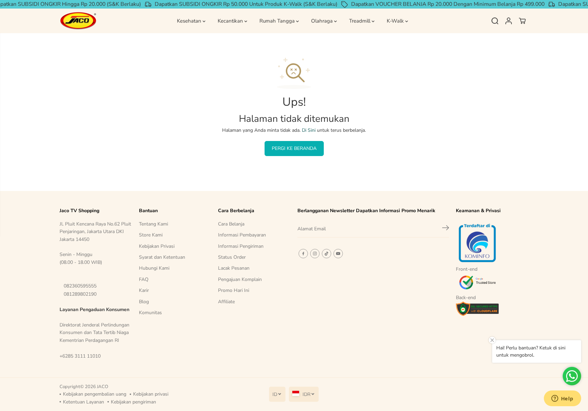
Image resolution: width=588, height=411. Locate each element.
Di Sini (309, 130)
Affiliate (226, 301)
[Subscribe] (445, 228)
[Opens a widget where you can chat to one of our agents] (562, 399)
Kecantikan (231, 20)
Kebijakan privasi (150, 394)
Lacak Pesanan (234, 268)
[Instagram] (315, 253)
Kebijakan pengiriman (133, 402)
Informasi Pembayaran (242, 235)
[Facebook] (303, 253)
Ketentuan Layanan (83, 402)
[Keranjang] (522, 21)
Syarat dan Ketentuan (162, 257)
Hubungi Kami (154, 268)
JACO (102, 387)
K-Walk (396, 20)
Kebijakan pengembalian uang (94, 394)
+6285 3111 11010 (80, 356)
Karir (144, 290)
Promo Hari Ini (233, 290)
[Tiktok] (326, 253)
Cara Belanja (231, 224)
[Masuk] (508, 21)
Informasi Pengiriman (241, 246)
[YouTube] (338, 253)
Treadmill (360, 20)
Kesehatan (190, 20)
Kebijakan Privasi (157, 246)
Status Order (232, 257)
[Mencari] (495, 21)
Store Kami (151, 235)
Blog (144, 301)
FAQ (144, 279)
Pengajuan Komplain (240, 279)
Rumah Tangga (277, 20)
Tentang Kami (153, 224)
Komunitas (150, 312)
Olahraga (322, 20)
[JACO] (78, 21)
